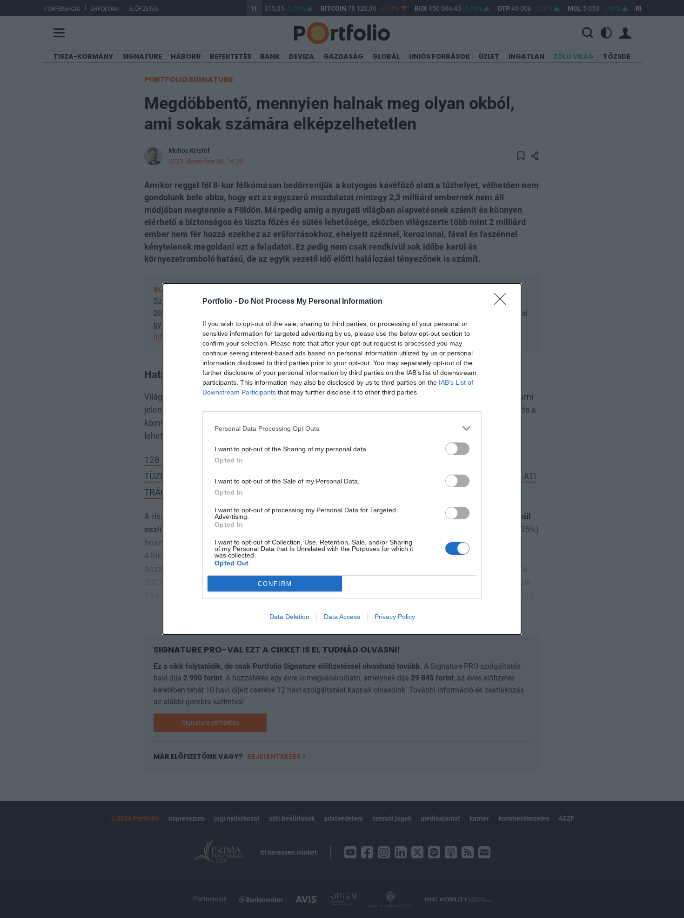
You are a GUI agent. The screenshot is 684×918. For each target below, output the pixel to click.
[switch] (457, 448)
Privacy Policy (395, 616)
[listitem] (342, 428)
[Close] (503, 302)
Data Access (342, 616)
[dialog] (342, 459)
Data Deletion (289, 616)
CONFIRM (275, 583)
